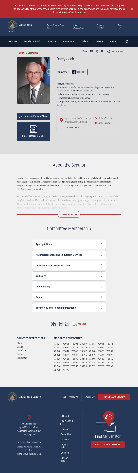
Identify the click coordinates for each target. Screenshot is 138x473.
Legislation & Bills (66, 422)
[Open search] (127, 41)
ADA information (77, 12)
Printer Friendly (118, 51)
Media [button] (100, 41)
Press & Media (64, 446)
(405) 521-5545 (105, 118)
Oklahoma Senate (20, 28)
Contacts (65, 452)
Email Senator (104, 123)
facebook (80, 71)
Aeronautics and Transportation (53, 265)
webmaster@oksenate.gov (29, 442)
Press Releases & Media (33, 136)
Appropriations (44, 244)
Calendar (65, 439)
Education (65, 429)
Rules (39, 297)
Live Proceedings (78, 26)
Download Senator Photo (35, 116)
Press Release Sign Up (55, 26)
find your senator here (107, 444)
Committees (66, 434)
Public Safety (43, 286)
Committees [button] (69, 41)
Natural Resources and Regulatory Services (59, 254)
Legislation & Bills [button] (32, 41)
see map (82, 324)
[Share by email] (102, 51)
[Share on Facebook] (91, 51)
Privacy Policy (64, 459)
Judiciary (41, 275)
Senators (65, 416)
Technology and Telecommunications (56, 307)
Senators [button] (13, 41)
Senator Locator (100, 26)
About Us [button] (52, 41)
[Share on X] (96, 51)
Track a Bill (121, 26)
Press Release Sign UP (114, 396)
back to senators (28, 53)
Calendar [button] (86, 41)
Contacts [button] (114, 41)
